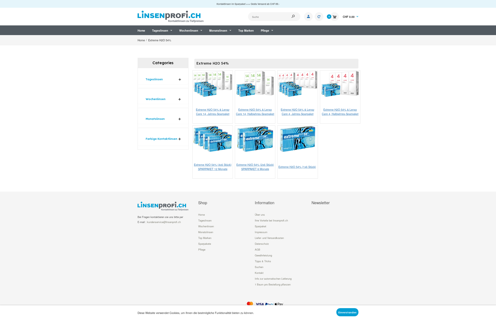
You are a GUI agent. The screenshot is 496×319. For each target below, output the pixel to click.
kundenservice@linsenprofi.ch (164, 222)
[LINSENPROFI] (170, 16)
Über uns (260, 214)
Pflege (201, 249)
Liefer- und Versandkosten (269, 238)
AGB (257, 249)
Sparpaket (260, 226)
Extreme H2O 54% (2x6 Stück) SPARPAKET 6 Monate (255, 167)
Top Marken (204, 238)
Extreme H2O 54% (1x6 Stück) (297, 167)
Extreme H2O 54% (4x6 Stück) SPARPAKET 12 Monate (212, 167)
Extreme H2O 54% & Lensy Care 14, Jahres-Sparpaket (212, 112)
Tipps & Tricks (263, 261)
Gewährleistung (263, 255)
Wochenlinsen (206, 226)
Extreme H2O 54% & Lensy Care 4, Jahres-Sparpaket (297, 112)
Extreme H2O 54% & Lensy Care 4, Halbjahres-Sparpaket (340, 112)
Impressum (261, 232)
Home (201, 214)
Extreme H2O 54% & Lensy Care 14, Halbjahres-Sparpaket (255, 112)
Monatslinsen (205, 232)
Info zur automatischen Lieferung (273, 278)
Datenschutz (262, 244)
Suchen (259, 267)
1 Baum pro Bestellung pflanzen (273, 284)
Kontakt (259, 273)
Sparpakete (204, 244)
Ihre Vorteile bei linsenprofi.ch (271, 220)
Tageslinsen (205, 220)
